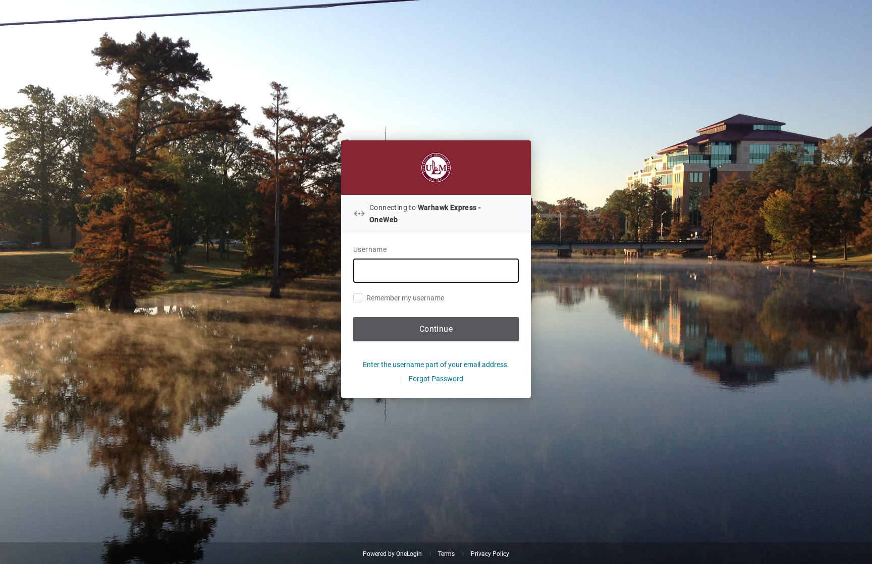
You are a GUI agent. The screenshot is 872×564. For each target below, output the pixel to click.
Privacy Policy (490, 553)
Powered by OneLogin (392, 553)
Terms (446, 553)
